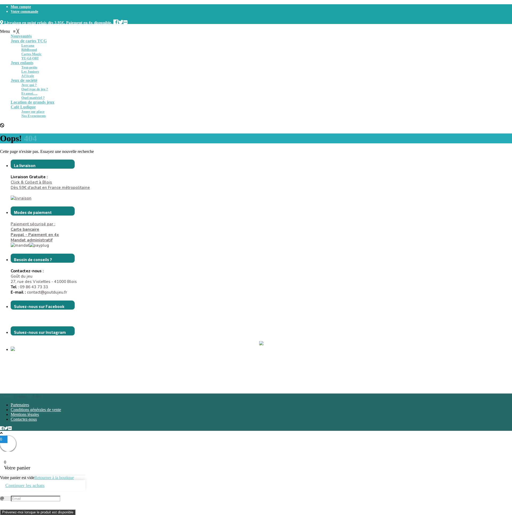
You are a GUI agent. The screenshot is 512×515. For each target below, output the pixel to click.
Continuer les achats (25, 485)
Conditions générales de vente (36, 409)
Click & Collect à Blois (31, 182)
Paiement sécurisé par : (33, 226)
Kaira (37, 396)
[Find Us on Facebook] (115, 21)
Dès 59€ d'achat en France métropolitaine (50, 187)
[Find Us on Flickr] (125, 21)
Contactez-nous (24, 419)
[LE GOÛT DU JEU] (24, 349)
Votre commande (24, 12)
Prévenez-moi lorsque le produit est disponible (37, 512)
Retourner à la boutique (54, 477)
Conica (20, 396)
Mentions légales (25, 414)
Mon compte (21, 7)
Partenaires (20, 405)
